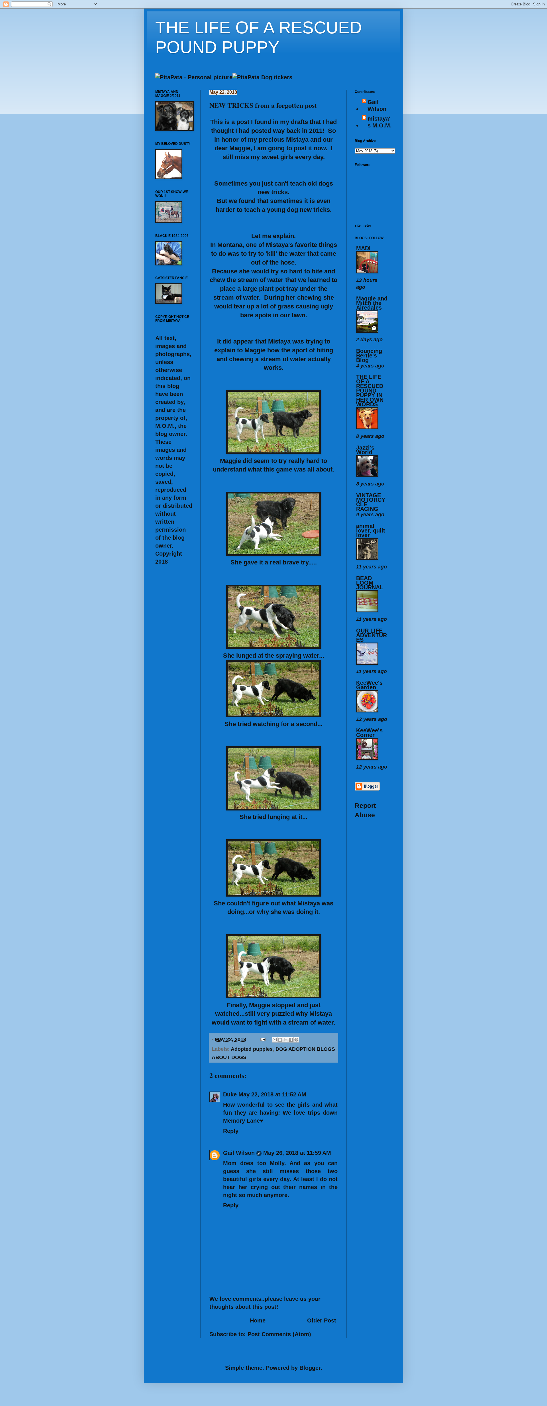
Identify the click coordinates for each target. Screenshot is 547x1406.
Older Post (321, 1320)
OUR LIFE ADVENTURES (371, 635)
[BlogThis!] (280, 1040)
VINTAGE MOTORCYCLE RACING (370, 502)
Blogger (310, 1368)
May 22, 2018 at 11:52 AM (272, 1094)
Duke (230, 1094)
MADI (363, 248)
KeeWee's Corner (369, 732)
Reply (230, 1131)
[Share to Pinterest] (296, 1040)
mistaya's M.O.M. (380, 122)
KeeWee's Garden (369, 685)
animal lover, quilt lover (370, 530)
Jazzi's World (365, 449)
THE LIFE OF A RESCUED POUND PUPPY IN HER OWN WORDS (369, 390)
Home (258, 1320)
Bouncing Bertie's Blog (369, 355)
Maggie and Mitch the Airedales (371, 303)
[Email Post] (262, 1039)
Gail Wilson (239, 1153)
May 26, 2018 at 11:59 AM (297, 1153)
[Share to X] (285, 1040)
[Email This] (274, 1040)
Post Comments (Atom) (279, 1334)
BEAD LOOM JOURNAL (369, 582)
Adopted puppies (252, 1049)
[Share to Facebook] (291, 1040)
